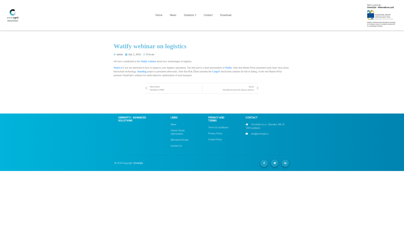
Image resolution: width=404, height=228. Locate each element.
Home (159, 15)
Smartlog (141, 71)
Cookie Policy (215, 139)
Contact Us (176, 146)
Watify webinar (148, 61)
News (173, 15)
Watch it (118, 67)
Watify (228, 67)
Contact (208, 15)
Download (225, 15)
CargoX (216, 71)
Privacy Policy (215, 133)
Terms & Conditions (218, 127)
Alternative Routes (180, 140)
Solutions (189, 15)
